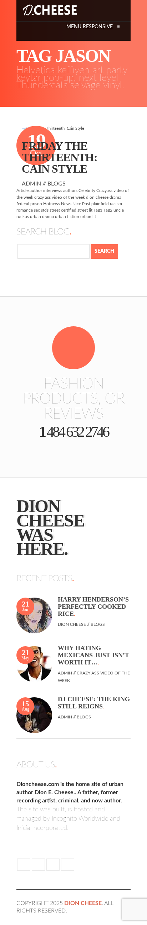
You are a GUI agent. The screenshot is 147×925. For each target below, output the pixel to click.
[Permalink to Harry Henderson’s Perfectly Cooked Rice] (34, 615)
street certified (63, 210)
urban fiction (67, 216)
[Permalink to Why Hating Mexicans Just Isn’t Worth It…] (34, 664)
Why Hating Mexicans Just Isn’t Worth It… (93, 655)
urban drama (42, 216)
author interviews (46, 190)
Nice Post (81, 204)
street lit (84, 210)
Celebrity (86, 190)
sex (37, 210)
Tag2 (107, 210)
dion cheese (97, 197)
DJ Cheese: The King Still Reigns (94, 703)
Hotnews (51, 204)
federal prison (29, 204)
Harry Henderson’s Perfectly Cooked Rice (93, 606)
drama (115, 197)
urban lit (88, 216)
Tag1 (97, 210)
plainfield (100, 204)
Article (22, 190)
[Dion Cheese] (50, 9)
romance (24, 210)
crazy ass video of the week (59, 197)
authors (70, 190)
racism (116, 204)
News (66, 204)
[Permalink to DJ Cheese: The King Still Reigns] (34, 715)
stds (45, 210)
